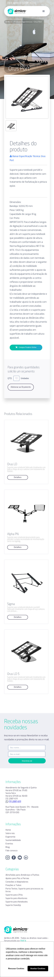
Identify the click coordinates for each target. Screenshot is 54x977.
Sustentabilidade (13, 840)
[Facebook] (14, 857)
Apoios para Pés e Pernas (17, 878)
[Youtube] (20, 857)
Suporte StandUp (13, 905)
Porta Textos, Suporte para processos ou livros (24, 890)
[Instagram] (8, 857)
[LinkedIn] (26, 857)
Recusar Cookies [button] (16, 968)
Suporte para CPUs (14, 895)
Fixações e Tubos (13, 885)
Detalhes (17, 477)
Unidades (25, 378)
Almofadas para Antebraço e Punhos (22, 875)
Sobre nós (10, 833)
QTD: (10, 378)
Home (8, 830)
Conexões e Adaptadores (17, 882)
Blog (8, 847)
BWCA (23, 941)
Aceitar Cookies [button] (37, 968)
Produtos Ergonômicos (23, 22)
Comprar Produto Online (26, 347)
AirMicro (9, 22)
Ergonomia (10, 837)
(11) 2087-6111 (15, 801)
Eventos (9, 843)
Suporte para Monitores (16, 898)
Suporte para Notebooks (17, 901)
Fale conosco (11, 850)
